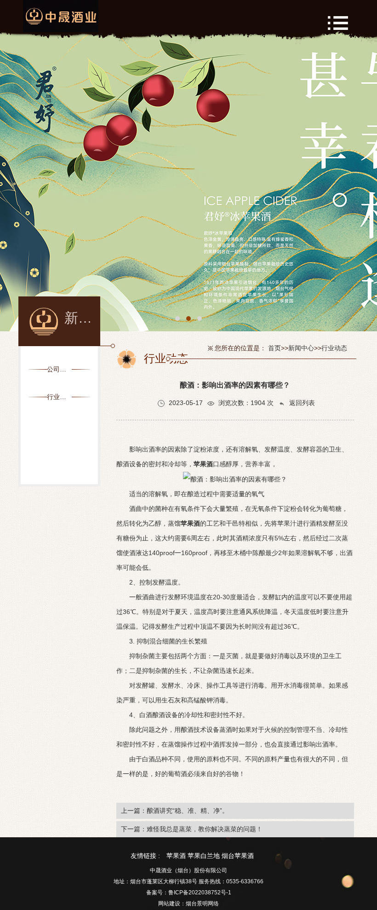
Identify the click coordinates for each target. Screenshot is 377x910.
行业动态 (334, 348)
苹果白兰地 (204, 855)
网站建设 (169, 903)
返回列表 (301, 402)
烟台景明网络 (202, 903)
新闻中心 (301, 348)
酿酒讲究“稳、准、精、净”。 (187, 810)
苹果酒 (176, 855)
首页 (274, 348)
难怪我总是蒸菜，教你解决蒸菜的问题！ (205, 829)
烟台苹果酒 (238, 855)
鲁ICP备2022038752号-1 (199, 892)
